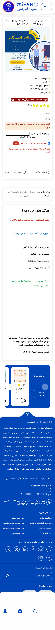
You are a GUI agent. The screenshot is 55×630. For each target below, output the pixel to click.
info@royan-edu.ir (37, 485)
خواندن (15, 143)
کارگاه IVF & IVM (46, 533)
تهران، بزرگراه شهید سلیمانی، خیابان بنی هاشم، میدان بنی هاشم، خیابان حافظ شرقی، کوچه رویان (24, 502)
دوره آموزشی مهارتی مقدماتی (13, 523)
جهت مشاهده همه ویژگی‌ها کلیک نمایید (29, 99)
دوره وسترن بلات (17, 518)
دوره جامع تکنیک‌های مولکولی (41, 523)
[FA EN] (46, 6)
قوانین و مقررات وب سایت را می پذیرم (33, 143)
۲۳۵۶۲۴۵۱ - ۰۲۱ (26, 494)
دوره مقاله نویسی (17, 533)
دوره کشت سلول (46, 518)
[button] (10, 387)
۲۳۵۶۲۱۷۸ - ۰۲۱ (39, 494)
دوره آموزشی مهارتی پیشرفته (13, 528)
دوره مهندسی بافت (45, 528)
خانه (48, 20)
